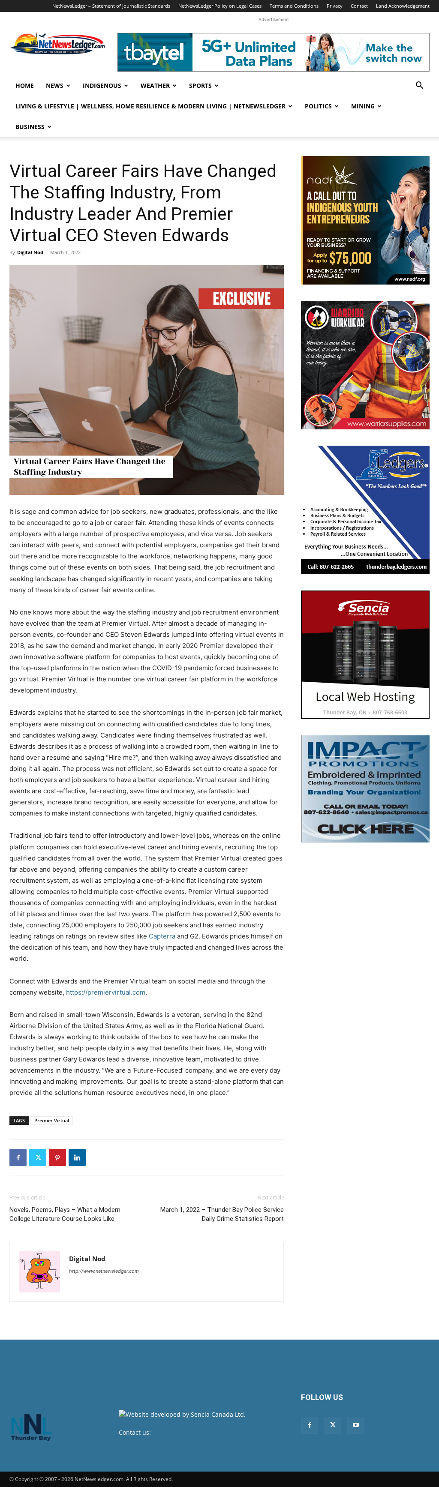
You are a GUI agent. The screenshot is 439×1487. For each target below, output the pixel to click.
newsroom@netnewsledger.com (199, 1432)
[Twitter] (37, 1157)
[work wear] (365, 365)
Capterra (162, 936)
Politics (318, 106)
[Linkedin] (77, 1157)
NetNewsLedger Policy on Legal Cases (220, 6)
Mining (363, 106)
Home (24, 85)
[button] (419, 86)
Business (30, 127)
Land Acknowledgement (403, 6)
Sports (200, 85)
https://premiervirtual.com (105, 992)
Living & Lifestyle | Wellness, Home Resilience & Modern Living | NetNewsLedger (150, 106)
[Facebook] (18, 1157)
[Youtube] (355, 1425)
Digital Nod (30, 252)
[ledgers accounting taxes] (365, 510)
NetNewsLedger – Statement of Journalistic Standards (111, 6)
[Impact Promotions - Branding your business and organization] (365, 788)
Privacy (335, 6)
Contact (359, 6)
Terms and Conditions (294, 6)
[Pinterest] (57, 1157)
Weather (155, 85)
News (54, 85)
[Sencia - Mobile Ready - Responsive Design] (365, 655)
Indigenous (102, 85)
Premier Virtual (51, 1120)
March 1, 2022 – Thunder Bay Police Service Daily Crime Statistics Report (222, 1214)
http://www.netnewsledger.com (104, 1271)
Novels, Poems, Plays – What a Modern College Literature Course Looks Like (64, 1214)
